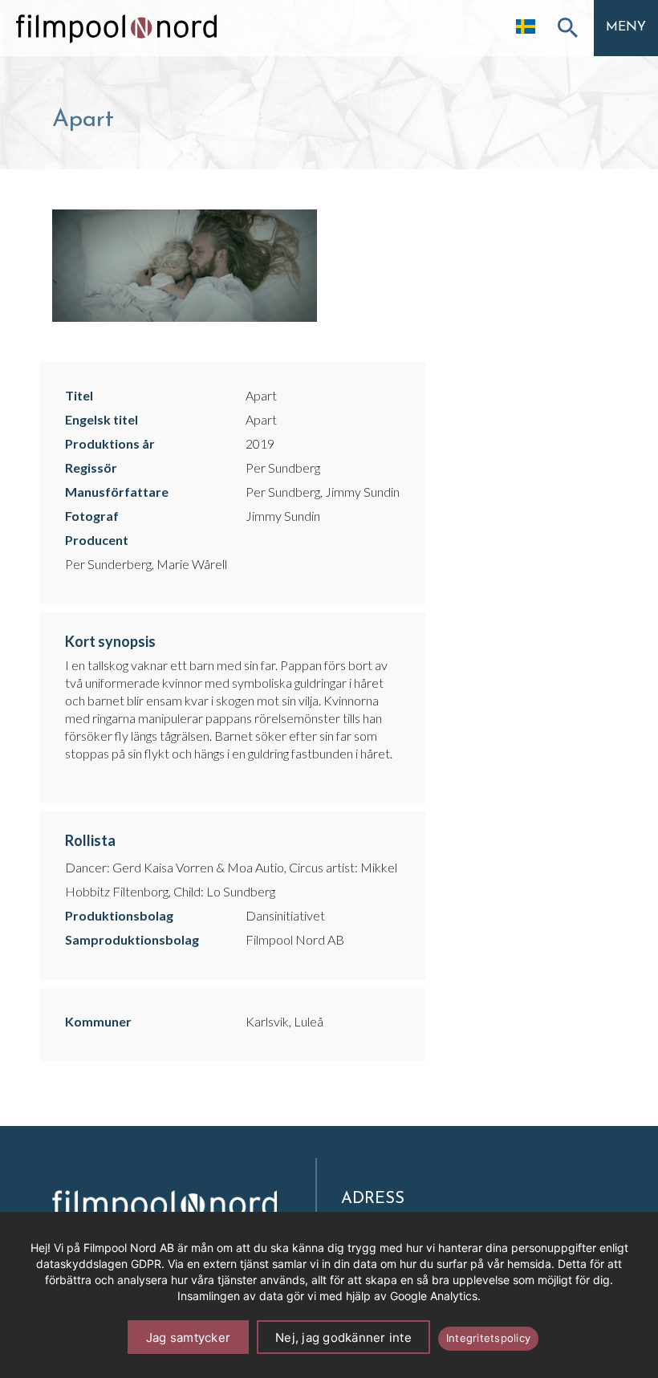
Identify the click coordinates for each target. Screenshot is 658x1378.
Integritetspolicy (488, 1337)
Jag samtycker (188, 1337)
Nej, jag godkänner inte (343, 1337)
